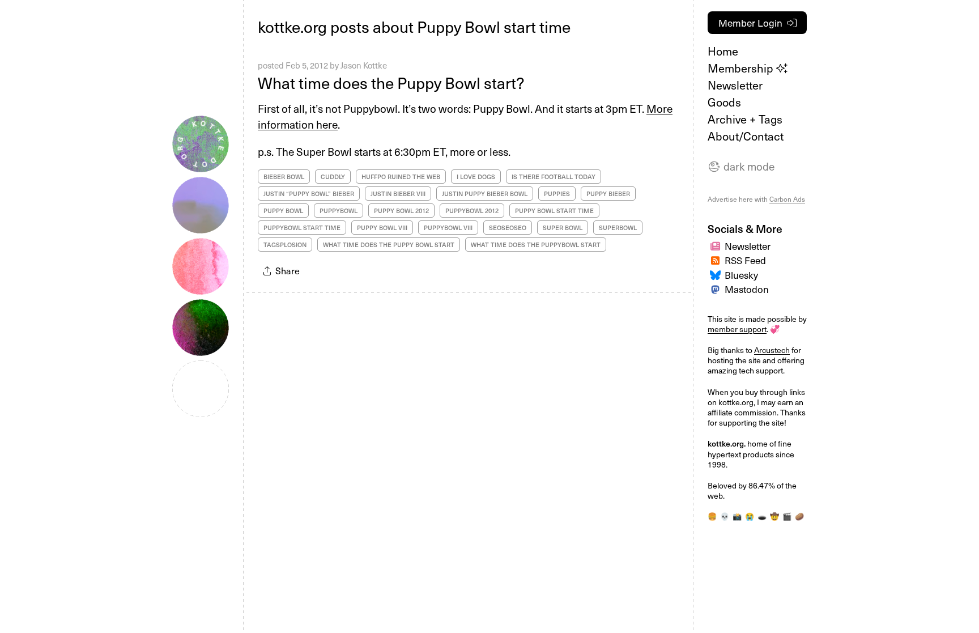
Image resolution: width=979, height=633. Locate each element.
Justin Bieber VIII (398, 193)
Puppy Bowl (283, 210)
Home (723, 51)
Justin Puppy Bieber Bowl (484, 193)
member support (737, 329)
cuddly (333, 176)
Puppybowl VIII (448, 227)
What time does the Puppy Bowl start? (391, 82)
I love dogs (476, 176)
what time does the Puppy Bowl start (388, 244)
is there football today (553, 176)
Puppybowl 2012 (472, 210)
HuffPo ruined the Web (400, 176)
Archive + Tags (745, 119)
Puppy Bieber (608, 193)
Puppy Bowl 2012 (401, 210)
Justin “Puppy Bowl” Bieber (308, 193)
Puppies (557, 193)
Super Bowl (562, 227)
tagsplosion (285, 244)
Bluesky (741, 275)
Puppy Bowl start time (554, 210)
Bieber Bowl (283, 176)
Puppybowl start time (301, 227)
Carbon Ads (787, 198)
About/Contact (746, 136)
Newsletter (735, 85)
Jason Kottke (363, 65)
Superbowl (618, 227)
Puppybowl (338, 210)
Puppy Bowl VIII (382, 227)
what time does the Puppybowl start (536, 244)
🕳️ (762, 516)
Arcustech (772, 350)
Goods (724, 102)
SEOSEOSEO (507, 227)
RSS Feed (745, 260)
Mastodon (747, 289)
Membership (742, 68)
